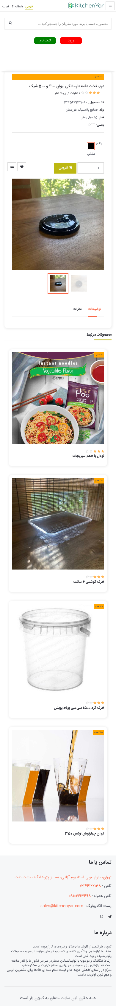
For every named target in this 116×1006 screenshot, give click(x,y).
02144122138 (90, 886)
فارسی (29, 6)
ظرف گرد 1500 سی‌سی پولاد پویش (79, 708)
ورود (71, 40)
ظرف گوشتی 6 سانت (88, 582)
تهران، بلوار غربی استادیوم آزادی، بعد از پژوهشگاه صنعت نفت (63, 877)
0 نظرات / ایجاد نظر (67, 93)
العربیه (5, 6)
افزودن (64, 168)
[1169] (11, 166)
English (17, 6)
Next (94, 224)
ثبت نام (45, 40)
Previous (22, 224)
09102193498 (80, 896)
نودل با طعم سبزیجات (88, 456)
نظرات (77, 309)
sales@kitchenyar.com (61, 906)
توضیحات (94, 309)
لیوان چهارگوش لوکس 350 (84, 834)
